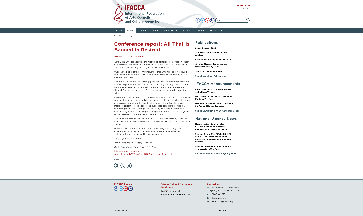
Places (155, 30)
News (130, 30)
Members (200, 30)
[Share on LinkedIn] (116, 165)
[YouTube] (207, 20)
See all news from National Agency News (215, 153)
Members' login (243, 5)
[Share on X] (122, 165)
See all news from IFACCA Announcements (217, 111)
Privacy (222, 210)
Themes (142, 30)
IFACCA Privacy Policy (172, 191)
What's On (216, 30)
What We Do (171, 30)
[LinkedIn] (212, 20)
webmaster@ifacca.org (221, 202)
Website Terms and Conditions (176, 195)
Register (246, 8)
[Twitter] (202, 20)
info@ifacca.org (218, 198)
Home (119, 30)
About (186, 30)
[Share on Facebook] (129, 165)
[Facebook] (197, 20)
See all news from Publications (210, 76)
